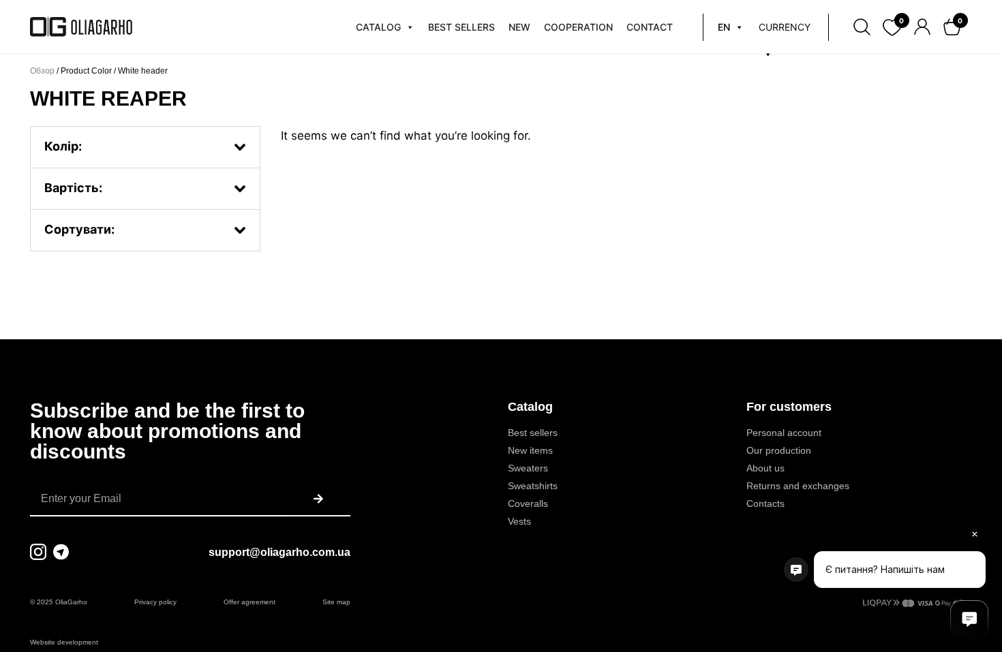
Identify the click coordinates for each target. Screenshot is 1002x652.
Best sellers (533, 432)
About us (765, 468)
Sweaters (528, 468)
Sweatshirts (533, 485)
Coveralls (528, 503)
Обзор (42, 71)
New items (530, 450)
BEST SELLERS (461, 27)
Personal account (783, 432)
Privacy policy (155, 602)
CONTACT (649, 27)
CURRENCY (784, 27)
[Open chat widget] (969, 619)
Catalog (530, 407)
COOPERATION (578, 27)
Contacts (765, 503)
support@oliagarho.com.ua (279, 552)
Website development (64, 642)
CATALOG (378, 27)
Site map (336, 602)
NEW (519, 27)
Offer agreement (249, 602)
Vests (519, 521)
